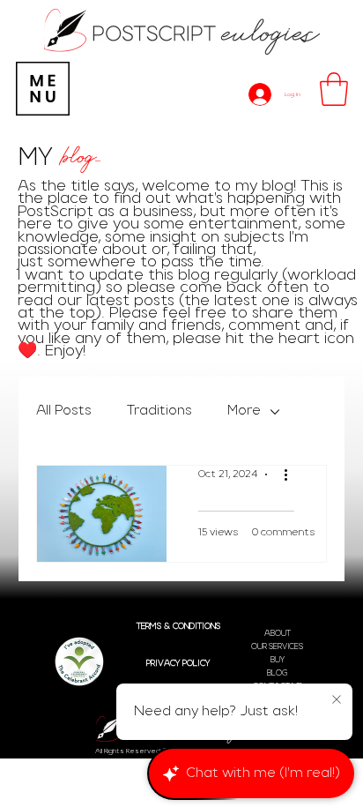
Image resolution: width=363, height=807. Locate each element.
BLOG (277, 673)
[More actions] (291, 474)
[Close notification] (337, 700)
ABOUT (277, 634)
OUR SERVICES (277, 647)
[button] (334, 89)
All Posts (64, 411)
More (244, 411)
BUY (277, 660)
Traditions (159, 411)
